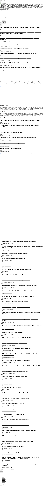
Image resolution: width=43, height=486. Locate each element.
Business (3, 478)
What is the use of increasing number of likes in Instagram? (15, 398)
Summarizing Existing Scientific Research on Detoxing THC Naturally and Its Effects (21, 365)
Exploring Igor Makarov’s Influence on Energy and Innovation (16, 348)
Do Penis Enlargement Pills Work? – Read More (14, 446)
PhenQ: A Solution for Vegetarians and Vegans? (13, 264)
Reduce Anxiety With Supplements (10, 409)
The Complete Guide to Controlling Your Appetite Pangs (15, 343)
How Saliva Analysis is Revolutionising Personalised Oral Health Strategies (17, 44)
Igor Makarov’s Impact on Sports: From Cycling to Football (16, 360)
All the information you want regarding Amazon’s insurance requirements (19, 430)
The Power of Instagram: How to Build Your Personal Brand (16, 392)
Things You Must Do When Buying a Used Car (13, 403)
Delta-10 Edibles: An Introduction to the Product (13, 258)
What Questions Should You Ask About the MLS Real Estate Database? (18, 337)
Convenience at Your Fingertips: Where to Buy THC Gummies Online (18, 290)
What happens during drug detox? (10, 435)
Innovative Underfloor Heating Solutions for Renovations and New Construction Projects (20, 67)
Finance (3, 18)
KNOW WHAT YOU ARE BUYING (10, 382)
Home (3, 11)
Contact (3, 20)
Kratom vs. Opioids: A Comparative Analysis (10, 148)
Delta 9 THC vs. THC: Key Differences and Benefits (14, 274)
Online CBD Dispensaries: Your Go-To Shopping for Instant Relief (17, 441)
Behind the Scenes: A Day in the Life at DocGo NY (13, 332)
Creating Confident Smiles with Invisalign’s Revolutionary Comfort (15, 58)
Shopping (4, 479)
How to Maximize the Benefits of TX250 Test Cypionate (15, 301)
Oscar (1, 122)
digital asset (4, 13)
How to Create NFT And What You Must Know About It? (15, 425)
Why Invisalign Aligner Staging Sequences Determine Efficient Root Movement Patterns (20, 27)
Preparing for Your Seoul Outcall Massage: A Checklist (12, 143)
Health (3, 12)
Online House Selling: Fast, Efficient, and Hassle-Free (14, 376)
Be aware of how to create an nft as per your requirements (15, 419)
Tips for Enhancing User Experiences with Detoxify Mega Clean (17, 269)
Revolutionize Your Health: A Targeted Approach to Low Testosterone (18, 296)
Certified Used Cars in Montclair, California (12, 387)
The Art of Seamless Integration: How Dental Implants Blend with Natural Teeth (18, 53)
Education (4, 19)
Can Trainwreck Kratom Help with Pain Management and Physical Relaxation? (18, 137)
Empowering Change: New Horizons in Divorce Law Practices (14, 48)
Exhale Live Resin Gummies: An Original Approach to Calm (16, 280)
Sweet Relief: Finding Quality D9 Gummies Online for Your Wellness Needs (19, 285)
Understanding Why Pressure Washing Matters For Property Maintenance (19, 241)
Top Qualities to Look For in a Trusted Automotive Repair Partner (15, 62)
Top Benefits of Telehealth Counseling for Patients (11, 132)
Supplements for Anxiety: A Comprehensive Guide (13, 414)
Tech (3, 14)
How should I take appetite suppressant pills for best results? (16, 307)
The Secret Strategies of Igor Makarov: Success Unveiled (15, 371)
